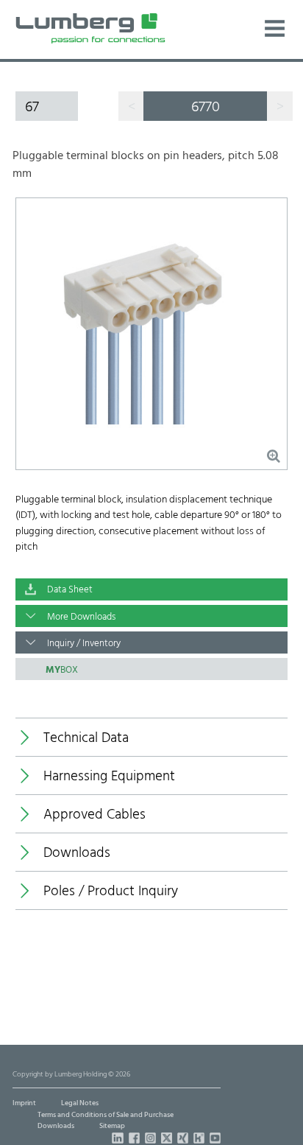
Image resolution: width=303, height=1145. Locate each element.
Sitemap (112, 1126)
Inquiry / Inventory (84, 644)
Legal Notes (80, 1103)
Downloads (56, 1126)
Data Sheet (70, 590)
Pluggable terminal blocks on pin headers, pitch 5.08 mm (146, 165)
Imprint (24, 1103)
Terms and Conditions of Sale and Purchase (106, 1115)
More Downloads (81, 617)
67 (32, 107)
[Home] (90, 28)
